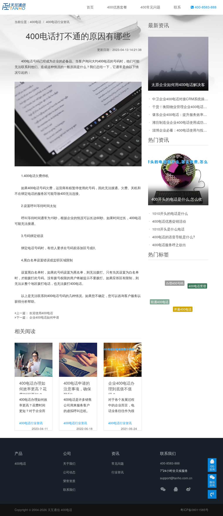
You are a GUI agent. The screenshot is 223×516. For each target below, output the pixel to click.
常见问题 (118, 463)
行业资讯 (118, 472)
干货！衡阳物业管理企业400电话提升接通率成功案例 (180, 106)
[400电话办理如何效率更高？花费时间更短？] (33, 359)
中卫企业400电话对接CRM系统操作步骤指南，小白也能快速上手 (180, 98)
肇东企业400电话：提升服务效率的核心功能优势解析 (180, 114)
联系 (177, 7)
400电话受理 (197, 282)
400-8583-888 (205, 7)
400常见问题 (150, 7)
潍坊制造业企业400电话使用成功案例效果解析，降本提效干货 (180, 122)
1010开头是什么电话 (168, 229)
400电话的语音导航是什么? (173, 236)
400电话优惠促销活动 (169, 221)
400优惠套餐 (117, 7)
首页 (90, 7)
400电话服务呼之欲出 (169, 244)
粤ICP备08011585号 (194, 510)
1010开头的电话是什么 (170, 213)
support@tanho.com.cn (176, 478)
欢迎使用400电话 (41, 313)
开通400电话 (182, 301)
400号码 (186, 312)
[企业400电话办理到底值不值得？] (123, 359)
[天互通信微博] (188, 489)
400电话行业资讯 (57, 22)
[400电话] (14, 7)
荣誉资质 (69, 481)
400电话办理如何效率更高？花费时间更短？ (33, 388)
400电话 (35, 22)
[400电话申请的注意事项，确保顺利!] (78, 359)
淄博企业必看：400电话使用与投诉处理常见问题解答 (180, 130)
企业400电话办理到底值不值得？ (121, 388)
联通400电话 (159, 298)
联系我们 (69, 489)
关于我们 (69, 463)
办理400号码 (174, 274)
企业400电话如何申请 (44, 317)
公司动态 (69, 472)
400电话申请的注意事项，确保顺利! (77, 388)
